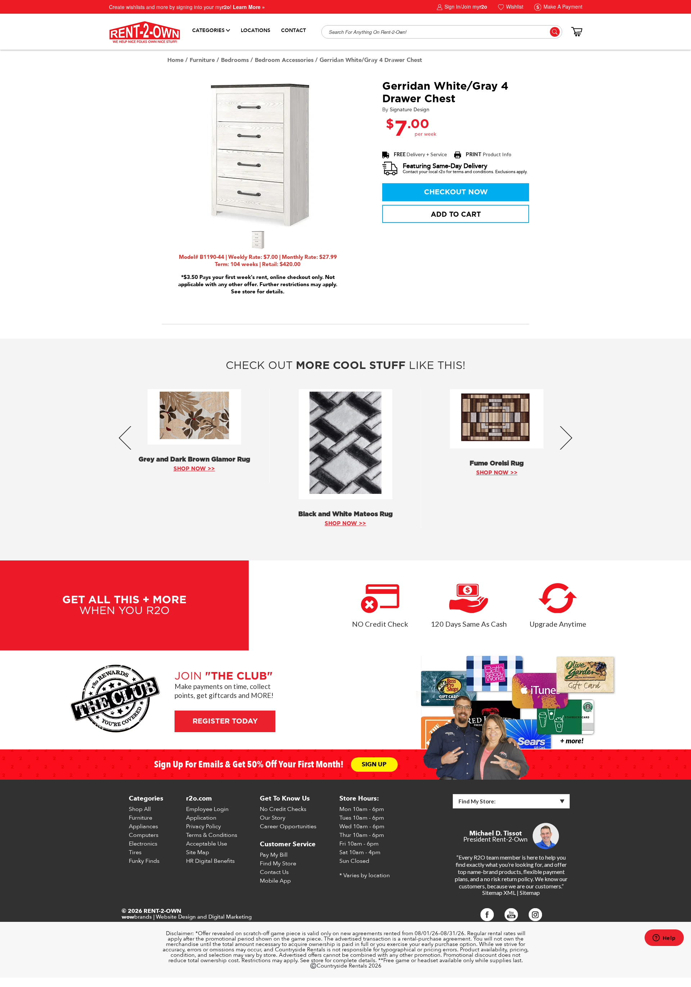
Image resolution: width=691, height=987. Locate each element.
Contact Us (274, 872)
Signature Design (409, 110)
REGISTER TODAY (224, 721)
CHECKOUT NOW (456, 192)
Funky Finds (144, 861)
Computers (143, 835)
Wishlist (514, 6)
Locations (255, 30)
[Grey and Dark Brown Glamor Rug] (194, 417)
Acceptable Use (206, 844)
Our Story (272, 818)
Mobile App (275, 881)
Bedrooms (235, 60)
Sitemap (530, 892)
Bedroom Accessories (284, 60)
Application (201, 818)
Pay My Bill (274, 855)
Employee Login (207, 809)
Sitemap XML (499, 892)
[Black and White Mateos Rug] (345, 444)
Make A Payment (562, 6)
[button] (258, 240)
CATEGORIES (208, 30)
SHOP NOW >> (194, 469)
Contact (293, 30)
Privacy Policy (203, 826)
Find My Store (278, 863)
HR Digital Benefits (210, 861)
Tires (135, 852)
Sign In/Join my (465, 6)
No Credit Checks (283, 809)
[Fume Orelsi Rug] (496, 419)
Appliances (143, 826)
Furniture (202, 60)
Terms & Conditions (211, 835)
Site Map (197, 852)
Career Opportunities (288, 826)
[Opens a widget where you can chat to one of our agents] (664, 938)
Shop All (140, 809)
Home (175, 60)
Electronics (143, 844)
